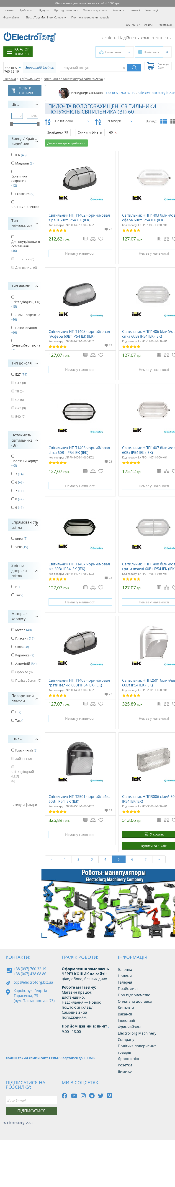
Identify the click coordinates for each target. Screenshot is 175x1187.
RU (133, 25)
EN (139, 25)
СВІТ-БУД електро (25, 207)
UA (128, 25)
